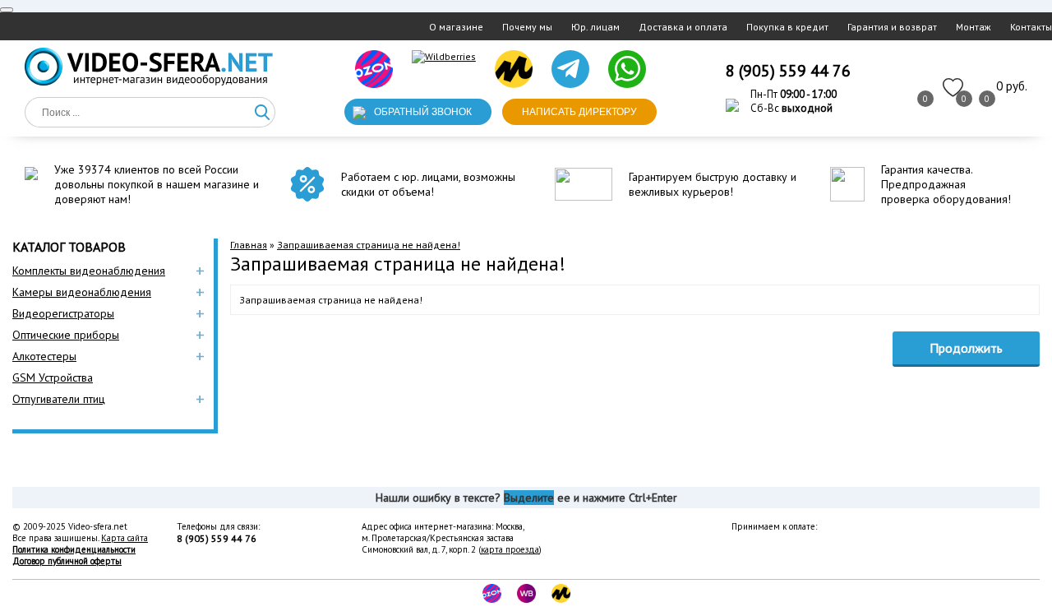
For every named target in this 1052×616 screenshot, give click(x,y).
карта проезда (510, 549)
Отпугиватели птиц (58, 398)
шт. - (1011, 86)
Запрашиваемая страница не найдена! (368, 245)
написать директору (579, 112)
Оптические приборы (65, 334)
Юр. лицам (595, 27)
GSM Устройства (52, 377)
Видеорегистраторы (63, 313)
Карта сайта (124, 538)
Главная (248, 245)
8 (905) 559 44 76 (788, 70)
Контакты (1031, 27)
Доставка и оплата (683, 27)
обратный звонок (423, 112)
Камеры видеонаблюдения (81, 292)
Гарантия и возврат (892, 27)
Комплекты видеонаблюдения (88, 270)
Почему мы (527, 27)
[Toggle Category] (6, 9)
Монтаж (973, 27)
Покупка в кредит (787, 27)
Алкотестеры (44, 356)
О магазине (456, 27)
